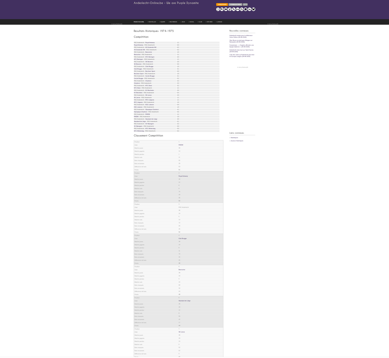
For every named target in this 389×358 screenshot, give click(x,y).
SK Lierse (148, 95)
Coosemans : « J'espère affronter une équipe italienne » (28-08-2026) (241, 46)
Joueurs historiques (237, 141)
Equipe (163, 22)
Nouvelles (152, 22)
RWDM (147, 114)
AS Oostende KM (150, 47)
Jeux (183, 22)
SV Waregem (149, 124)
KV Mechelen (149, 90)
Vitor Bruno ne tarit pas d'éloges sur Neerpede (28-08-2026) (240, 41)
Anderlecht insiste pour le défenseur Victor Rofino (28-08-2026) (241, 36)
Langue (219, 22)
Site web (209, 22)
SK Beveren (149, 61)
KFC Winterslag (150, 128)
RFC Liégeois (149, 100)
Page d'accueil (139, 22)
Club (200, 22)
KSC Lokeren (149, 104)
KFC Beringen (149, 57)
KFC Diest (148, 85)
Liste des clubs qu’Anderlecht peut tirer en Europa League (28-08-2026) (241, 55)
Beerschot (148, 52)
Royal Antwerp (150, 42)
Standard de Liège (151, 119)
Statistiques (234, 137)
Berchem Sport (150, 71)
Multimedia (173, 22)
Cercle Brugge (150, 76)
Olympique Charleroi (152, 109)
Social (192, 22)
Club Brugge (149, 66)
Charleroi (148, 81)
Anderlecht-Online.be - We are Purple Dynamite (166, 3)
